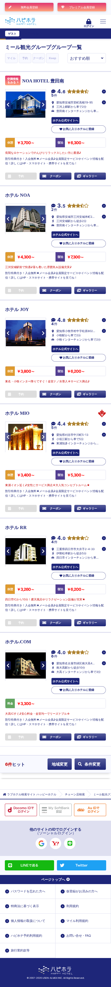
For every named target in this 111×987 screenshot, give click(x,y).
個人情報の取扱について (28, 921)
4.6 (61, 91)
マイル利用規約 (77, 921)
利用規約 (72, 906)
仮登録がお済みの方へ (82, 891)
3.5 (61, 206)
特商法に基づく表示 (25, 906)
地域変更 (60, 764)
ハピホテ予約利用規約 (26, 936)
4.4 (61, 424)
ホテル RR (16, 527)
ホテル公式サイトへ (65, 120)
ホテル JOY (17, 309)
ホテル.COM (18, 641)
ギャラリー (90, 176)
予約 (25, 58)
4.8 (61, 320)
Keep (52, 58)
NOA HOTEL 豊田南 (43, 80)
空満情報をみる (12, 80)
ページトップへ (53, 879)
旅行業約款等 (20, 950)
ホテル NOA (17, 195)
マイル (11, 58)
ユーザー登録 (30, 33)
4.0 (61, 538)
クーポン (38, 58)
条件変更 (92, 764)
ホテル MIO (17, 413)
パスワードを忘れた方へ (28, 891)
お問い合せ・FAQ (78, 936)
